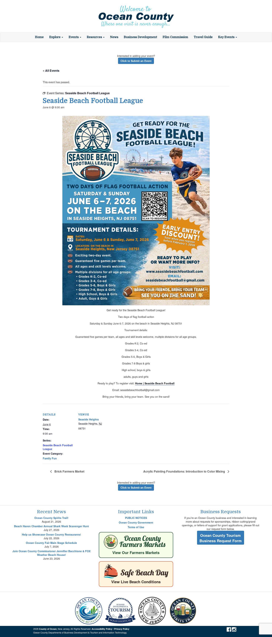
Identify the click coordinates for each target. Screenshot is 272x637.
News (114, 37)
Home (39, 37)
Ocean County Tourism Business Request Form (220, 538)
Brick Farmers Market (69, 471)
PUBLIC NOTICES (136, 518)
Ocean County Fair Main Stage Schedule (51, 543)
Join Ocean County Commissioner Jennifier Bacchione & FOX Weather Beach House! (51, 553)
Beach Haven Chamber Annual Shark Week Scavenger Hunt (51, 526)
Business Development (140, 37)
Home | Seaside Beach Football (154, 383)
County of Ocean (48, 629)
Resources (95, 37)
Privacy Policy (121, 629)
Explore (55, 37)
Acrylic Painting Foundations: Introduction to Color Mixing (184, 471)
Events (74, 37)
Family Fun (50, 458)
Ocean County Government (136, 522)
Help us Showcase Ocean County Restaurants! (51, 534)
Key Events (226, 37)
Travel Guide (203, 37)
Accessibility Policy (102, 629)
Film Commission (175, 37)
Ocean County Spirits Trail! (51, 518)
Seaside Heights (88, 419)
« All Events (51, 70)
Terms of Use (136, 527)
